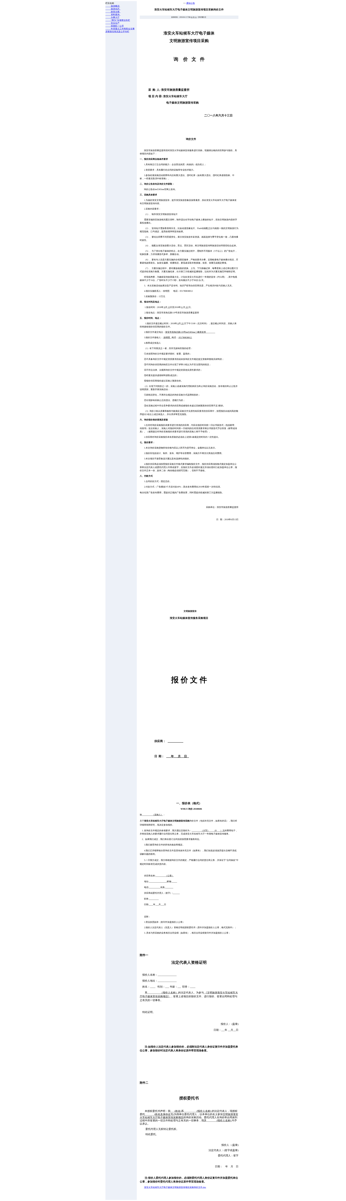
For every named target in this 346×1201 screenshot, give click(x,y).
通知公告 (190, 3)
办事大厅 (112, 17)
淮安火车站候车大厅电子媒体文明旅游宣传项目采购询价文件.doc (175, 1187)
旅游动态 (113, 9)
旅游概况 (112, 6)
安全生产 (112, 23)
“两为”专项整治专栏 (117, 20)
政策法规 (113, 12)
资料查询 (113, 14)
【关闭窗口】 (202, 17)
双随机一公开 (114, 26)
